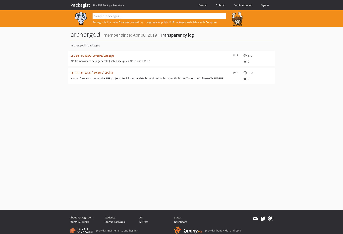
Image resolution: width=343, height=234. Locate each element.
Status (178, 217)
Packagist (80, 5)
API (141, 217)
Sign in (265, 5)
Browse (202, 5)
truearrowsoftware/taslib (92, 72)
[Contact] (255, 218)
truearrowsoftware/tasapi (92, 55)
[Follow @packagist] (263, 218)
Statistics (110, 217)
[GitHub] (270, 218)
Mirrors (143, 221)
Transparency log (177, 35)
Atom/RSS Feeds (79, 221)
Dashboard (180, 221)
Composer (124, 22)
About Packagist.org (81, 217)
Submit (220, 5)
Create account (243, 5)
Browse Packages (115, 221)
